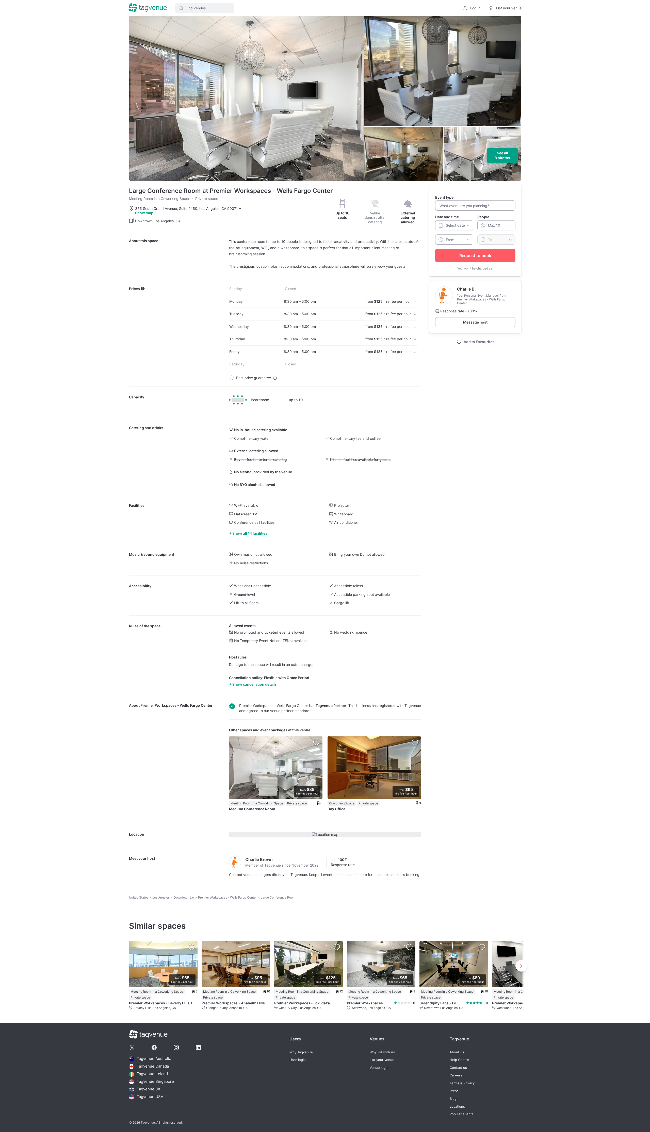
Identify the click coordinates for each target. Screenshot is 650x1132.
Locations (457, 1106)
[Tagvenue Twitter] (132, 1047)
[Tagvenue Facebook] (154, 1047)
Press (454, 1091)
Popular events (462, 1114)
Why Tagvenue (301, 1052)
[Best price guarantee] (275, 378)
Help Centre (459, 1060)
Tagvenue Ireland (152, 1074)
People (483, 217)
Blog (453, 1099)
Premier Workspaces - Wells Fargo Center (176, 705)
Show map (144, 213)
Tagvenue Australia (154, 1058)
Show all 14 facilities (249, 533)
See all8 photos (502, 155)
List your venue (382, 1060)
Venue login (379, 1068)
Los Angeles (161, 897)
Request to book (475, 255)
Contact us (458, 1068)
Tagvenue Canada (153, 1066)
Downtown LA (184, 897)
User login (297, 1060)
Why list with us (382, 1052)
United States (138, 897)
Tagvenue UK (149, 1089)
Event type (444, 197)
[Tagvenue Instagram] (176, 1047)
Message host (475, 322)
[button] (204, 8)
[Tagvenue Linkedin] (198, 1047)
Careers (456, 1075)
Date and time (447, 217)
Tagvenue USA (150, 1096)
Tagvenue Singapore (155, 1081)
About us (457, 1052)
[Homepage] (147, 8)
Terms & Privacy (462, 1083)
